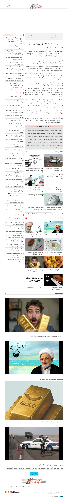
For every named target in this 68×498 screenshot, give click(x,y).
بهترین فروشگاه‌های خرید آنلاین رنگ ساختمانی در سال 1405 (15, 241)
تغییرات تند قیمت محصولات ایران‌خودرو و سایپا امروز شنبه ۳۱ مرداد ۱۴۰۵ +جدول (15, 69)
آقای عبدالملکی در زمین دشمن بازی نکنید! (15, 180)
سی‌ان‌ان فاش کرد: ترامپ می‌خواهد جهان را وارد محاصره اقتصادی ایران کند (15, 79)
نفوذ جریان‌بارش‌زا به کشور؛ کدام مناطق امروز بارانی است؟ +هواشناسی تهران (15, 195)
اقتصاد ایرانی (28, 468)
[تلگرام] (6, 492)
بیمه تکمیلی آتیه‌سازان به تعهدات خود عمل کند (14, 116)
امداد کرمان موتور (41, 468)
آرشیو (16, 487)
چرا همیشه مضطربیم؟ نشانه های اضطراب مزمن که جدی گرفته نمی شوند (15, 254)
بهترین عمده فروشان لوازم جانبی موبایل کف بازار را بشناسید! (15, 245)
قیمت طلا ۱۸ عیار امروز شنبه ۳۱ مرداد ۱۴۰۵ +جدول (15, 74)
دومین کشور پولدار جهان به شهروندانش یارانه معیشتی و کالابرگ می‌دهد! (44, 142)
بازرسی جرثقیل (56, 468)
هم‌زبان (42, 487)
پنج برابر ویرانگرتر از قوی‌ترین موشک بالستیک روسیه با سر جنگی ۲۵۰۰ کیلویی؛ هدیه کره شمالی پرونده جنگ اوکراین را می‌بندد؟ (15, 40)
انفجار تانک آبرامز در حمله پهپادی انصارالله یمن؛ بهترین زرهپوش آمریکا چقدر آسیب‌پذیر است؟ (14, 175)
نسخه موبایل (34, 474)
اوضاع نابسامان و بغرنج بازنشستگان (14, 120)
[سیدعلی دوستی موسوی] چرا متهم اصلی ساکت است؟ (15, 136)
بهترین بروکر (21, 468)
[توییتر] (9, 492)
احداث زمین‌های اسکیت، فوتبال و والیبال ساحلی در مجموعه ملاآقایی (15, 201)
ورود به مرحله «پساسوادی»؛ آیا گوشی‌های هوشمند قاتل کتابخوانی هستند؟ (44, 130)
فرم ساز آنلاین (49, 468)
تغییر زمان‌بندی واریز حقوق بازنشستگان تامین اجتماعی (17, 84)
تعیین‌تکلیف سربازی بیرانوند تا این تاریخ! (15, 107)
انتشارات (22, 487)
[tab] (19, 35)
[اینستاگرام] (11, 492)
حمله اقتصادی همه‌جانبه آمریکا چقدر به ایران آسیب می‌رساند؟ (14, 58)
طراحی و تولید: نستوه (55, 496)
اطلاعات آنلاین (36, 6)
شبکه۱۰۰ (56, 487)
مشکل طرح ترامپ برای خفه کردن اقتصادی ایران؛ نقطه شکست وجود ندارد (44, 133)
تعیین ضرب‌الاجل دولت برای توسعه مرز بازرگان (14, 211)
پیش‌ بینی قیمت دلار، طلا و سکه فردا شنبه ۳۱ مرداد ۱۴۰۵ (15, 63)
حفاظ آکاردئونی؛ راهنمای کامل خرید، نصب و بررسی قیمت (15, 232)
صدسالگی (49, 487)
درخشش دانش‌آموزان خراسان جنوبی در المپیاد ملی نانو (15, 169)
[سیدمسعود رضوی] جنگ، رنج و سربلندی (16, 131)
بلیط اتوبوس (9, 468)
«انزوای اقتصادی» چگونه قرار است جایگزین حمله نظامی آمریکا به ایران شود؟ (44, 139)
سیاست (54, 35)
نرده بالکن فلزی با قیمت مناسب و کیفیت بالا (15, 219)
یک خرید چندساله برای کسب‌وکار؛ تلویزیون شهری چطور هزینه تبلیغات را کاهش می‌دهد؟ (15, 259)
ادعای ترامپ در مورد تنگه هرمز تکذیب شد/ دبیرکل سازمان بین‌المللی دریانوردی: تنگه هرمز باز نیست (14, 53)
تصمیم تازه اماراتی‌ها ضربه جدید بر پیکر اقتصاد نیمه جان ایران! (15, 111)
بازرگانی (19, 215)
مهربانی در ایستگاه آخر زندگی (15, 123)
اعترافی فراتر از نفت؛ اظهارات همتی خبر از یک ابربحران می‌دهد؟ (14, 155)
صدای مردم (35, 487)
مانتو (62, 468)
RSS (11, 487)
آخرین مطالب (18, 93)
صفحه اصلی (60, 35)
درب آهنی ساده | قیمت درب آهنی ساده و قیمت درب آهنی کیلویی (14, 223)
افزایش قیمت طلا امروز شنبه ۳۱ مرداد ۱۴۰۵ (14, 159)
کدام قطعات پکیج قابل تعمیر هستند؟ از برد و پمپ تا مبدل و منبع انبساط (14, 236)
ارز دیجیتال (16, 468)
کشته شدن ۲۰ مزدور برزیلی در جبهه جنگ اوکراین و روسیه (15, 145)
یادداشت (29, 487)
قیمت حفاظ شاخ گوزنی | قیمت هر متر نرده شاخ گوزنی (14, 227)
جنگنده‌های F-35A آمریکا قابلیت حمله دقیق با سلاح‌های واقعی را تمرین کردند (14, 185)
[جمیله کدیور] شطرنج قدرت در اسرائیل (16, 127)
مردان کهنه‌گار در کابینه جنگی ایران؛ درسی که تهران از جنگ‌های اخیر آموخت (44, 136)
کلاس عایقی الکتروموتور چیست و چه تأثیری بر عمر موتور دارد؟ (15, 249)
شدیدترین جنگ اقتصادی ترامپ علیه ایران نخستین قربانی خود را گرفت (14, 89)
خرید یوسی (34, 468)
